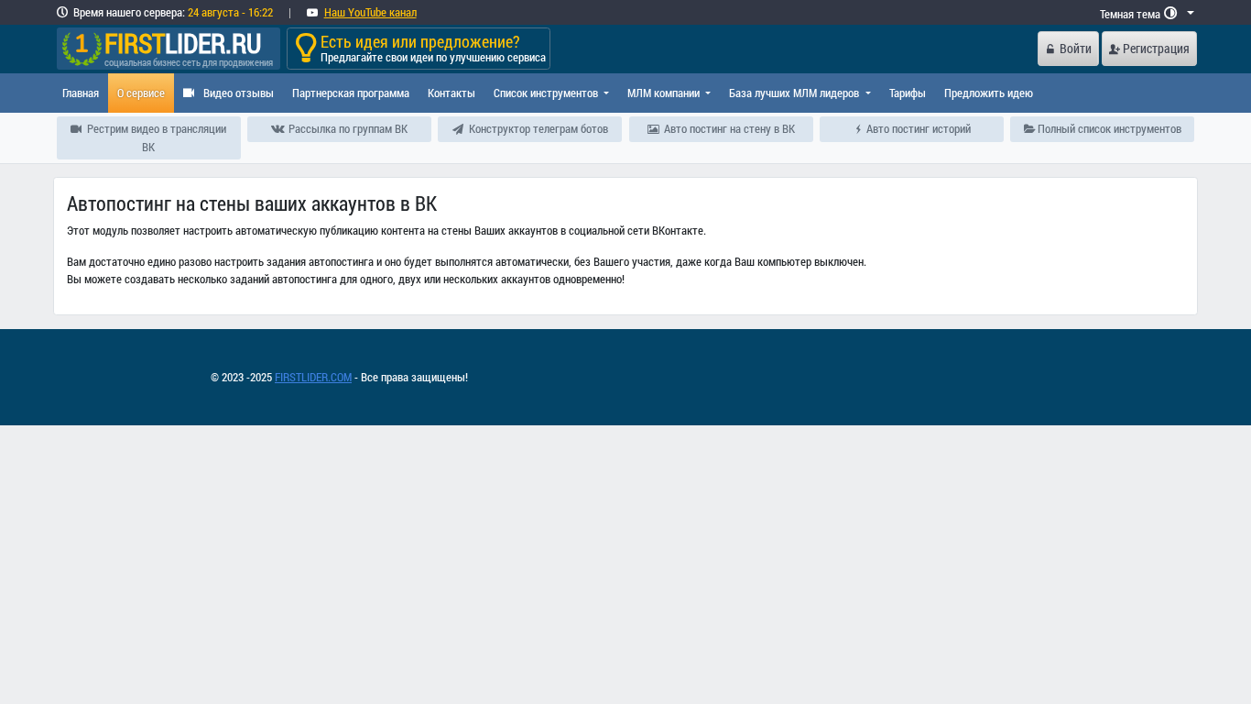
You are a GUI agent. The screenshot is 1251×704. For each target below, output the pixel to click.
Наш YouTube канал (370, 12)
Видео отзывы (237, 92)
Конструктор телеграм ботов (537, 128)
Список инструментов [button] (547, 92)
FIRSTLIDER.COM (313, 376)
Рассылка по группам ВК (347, 128)
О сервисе (141, 92)
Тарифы (907, 92)
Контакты (451, 92)
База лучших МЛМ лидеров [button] (795, 92)
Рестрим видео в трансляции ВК (155, 137)
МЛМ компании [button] (664, 92)
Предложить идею (988, 92)
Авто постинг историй (917, 128)
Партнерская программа (350, 92)
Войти (1076, 48)
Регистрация (1156, 48)
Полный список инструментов (1108, 128)
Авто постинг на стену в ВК (728, 128)
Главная (80, 92)
